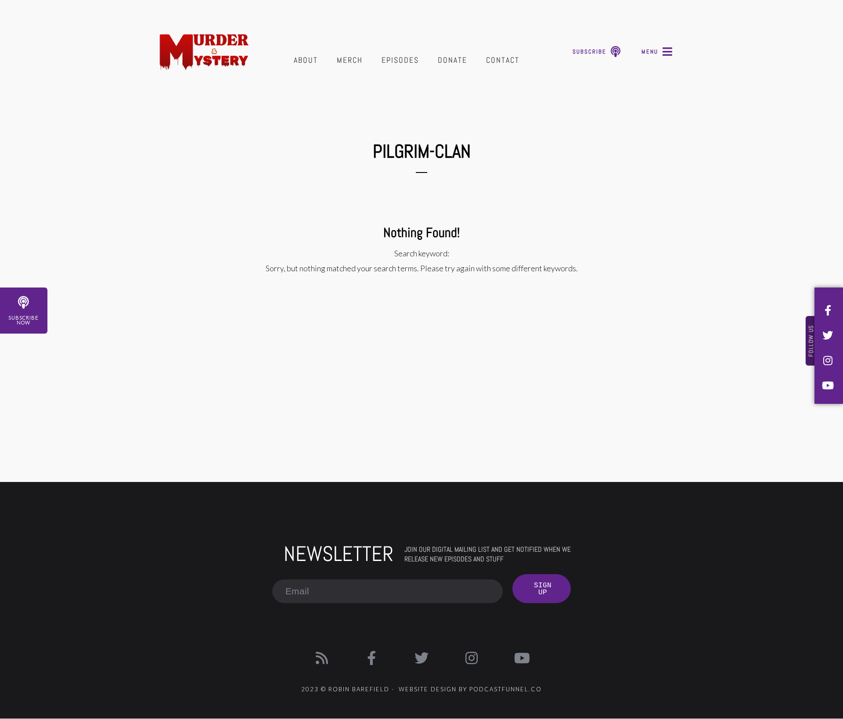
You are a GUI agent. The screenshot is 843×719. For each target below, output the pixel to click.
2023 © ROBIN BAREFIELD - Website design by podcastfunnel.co (421, 689)
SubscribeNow (23, 320)
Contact (502, 60)
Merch (350, 60)
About (306, 60)
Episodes (400, 60)
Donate (452, 60)
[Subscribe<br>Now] (24, 302)
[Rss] (322, 658)
